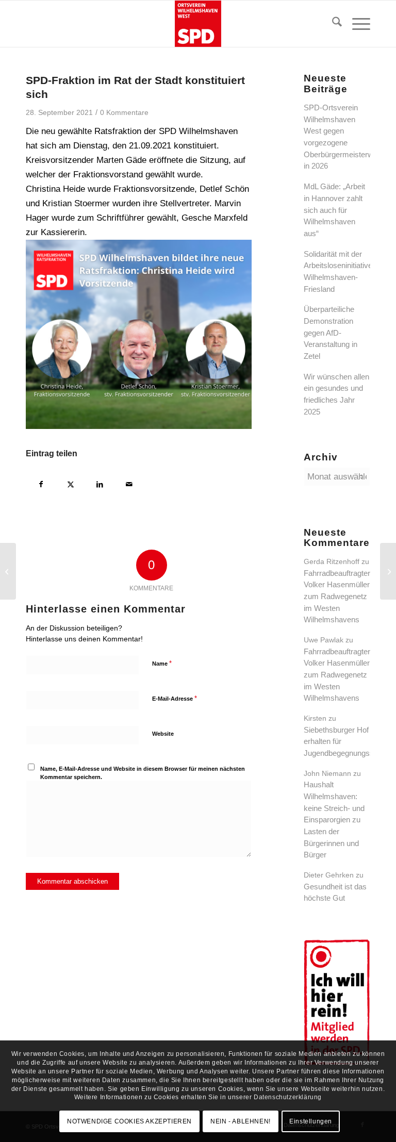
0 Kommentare (124, 113)
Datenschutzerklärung (288, 1097)
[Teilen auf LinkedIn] (100, 483)
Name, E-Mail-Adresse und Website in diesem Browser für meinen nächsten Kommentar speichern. (142, 773)
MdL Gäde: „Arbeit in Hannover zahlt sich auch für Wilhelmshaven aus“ (334, 210)
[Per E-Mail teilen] (129, 483)
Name (162, 663)
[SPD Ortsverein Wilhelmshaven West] (198, 24)
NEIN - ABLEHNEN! (240, 1121)
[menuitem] (332, 24)
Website (163, 734)
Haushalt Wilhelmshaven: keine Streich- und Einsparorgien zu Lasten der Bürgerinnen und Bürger (334, 819)
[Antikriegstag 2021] (8, 571)
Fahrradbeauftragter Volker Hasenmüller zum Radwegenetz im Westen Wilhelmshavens (337, 596)
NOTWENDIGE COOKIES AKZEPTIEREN (129, 1121)
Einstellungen (310, 1121)
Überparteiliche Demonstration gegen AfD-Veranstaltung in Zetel (330, 332)
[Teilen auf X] (70, 483)
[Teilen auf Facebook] (41, 483)
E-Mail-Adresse (174, 698)
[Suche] (332, 24)
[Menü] (356, 24)
